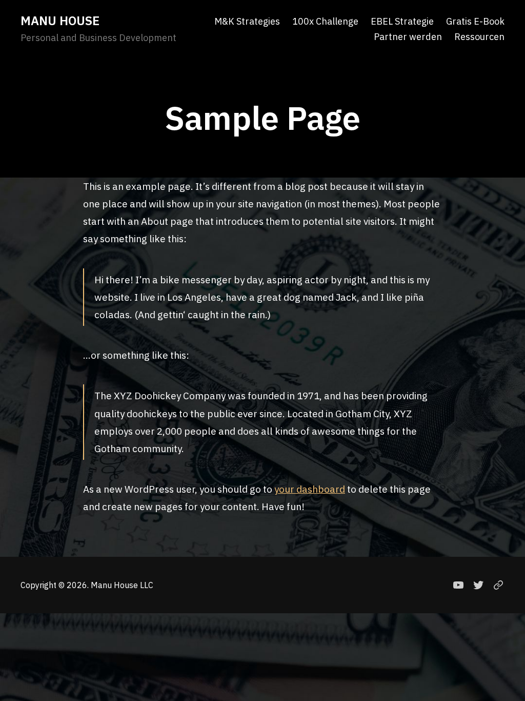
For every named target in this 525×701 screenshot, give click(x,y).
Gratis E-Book (475, 21)
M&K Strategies (247, 21)
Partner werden (408, 37)
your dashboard (309, 489)
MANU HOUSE (60, 20)
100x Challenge (325, 21)
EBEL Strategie (402, 21)
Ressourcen (479, 37)
